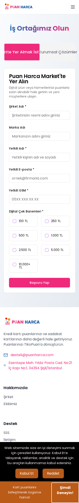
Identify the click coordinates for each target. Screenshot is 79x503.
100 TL (23, 221)
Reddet (53, 473)
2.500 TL (25, 249)
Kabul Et (27, 473)
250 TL (56, 221)
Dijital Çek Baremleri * (26, 211)
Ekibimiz (10, 403)
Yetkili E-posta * (21, 169)
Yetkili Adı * (18, 148)
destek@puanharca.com (32, 354)
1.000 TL (57, 235)
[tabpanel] (39, 180)
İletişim (10, 439)
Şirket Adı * (17, 106)
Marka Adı (17, 127)
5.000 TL (57, 249)
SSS (6, 432)
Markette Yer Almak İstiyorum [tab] (22, 52)
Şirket (8, 396)
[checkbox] (14, 221)
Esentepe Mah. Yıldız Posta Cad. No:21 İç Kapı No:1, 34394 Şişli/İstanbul (40, 365)
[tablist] (39, 52)
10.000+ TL (24, 266)
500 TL (24, 235)
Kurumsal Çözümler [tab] (57, 52)
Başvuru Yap (39, 282)
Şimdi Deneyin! (65, 490)
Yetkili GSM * (18, 190)
